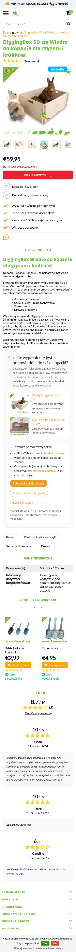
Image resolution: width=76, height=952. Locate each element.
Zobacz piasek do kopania (29, 493)
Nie (55, 943)
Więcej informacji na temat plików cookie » (38, 948)
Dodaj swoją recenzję (38, 713)
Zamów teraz (20, 665)
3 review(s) (31, 61)
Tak (45, 943)
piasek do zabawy (53, 453)
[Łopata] (55, 630)
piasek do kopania (44, 470)
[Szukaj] (68, 23)
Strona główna (12, 32)
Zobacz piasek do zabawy (28, 483)
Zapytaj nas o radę (21, 502)
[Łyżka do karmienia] (18, 630)
